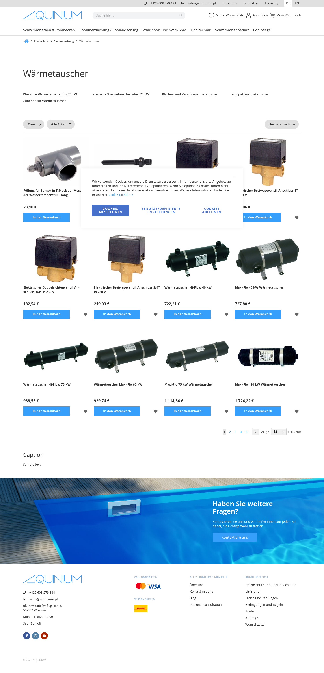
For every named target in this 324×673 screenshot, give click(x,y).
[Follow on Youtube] (44, 635)
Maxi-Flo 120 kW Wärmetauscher (260, 384)
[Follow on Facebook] (26, 635)
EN (297, 3)
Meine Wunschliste (230, 15)
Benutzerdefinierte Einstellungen (161, 210)
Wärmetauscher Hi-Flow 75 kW (47, 384)
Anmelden (260, 15)
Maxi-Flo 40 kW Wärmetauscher (259, 287)
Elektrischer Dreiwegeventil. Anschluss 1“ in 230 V (266, 192)
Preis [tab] (31, 124)
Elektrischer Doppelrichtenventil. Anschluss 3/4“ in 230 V (51, 289)
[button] (288, 3)
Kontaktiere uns (235, 537)
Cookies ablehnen (211, 210)
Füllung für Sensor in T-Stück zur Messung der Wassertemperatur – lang (55, 192)
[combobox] (139, 15)
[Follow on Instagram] (35, 635)
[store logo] (54, 15)
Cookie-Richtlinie (120, 195)
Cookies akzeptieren (111, 210)
